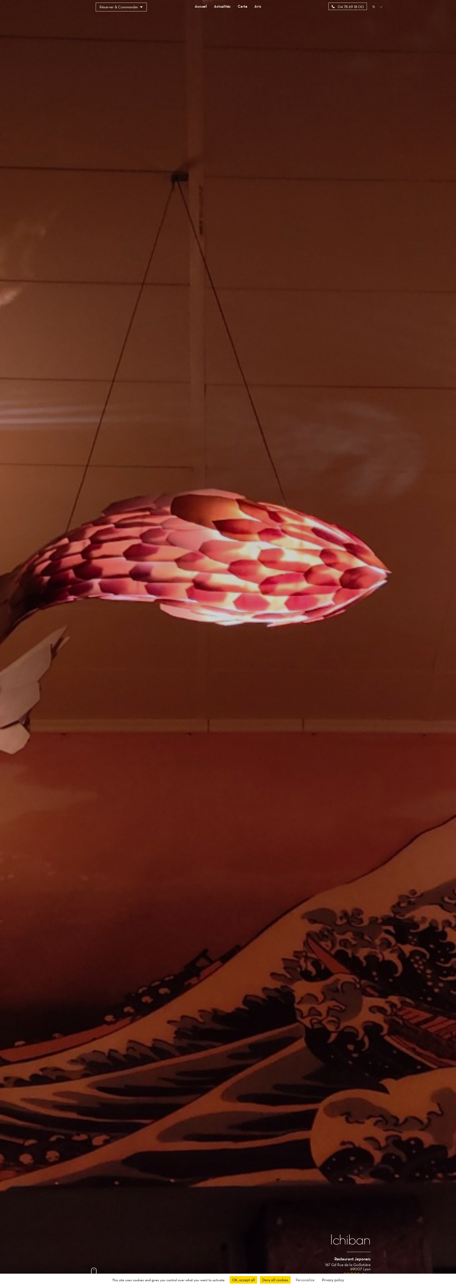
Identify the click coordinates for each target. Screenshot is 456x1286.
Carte (242, 6)
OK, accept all (243, 1279)
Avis (257, 6)
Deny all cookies (275, 1279)
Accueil (201, 6)
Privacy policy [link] (333, 1279)
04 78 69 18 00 (350, 6)
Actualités (222, 6)
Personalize (305, 1279)
